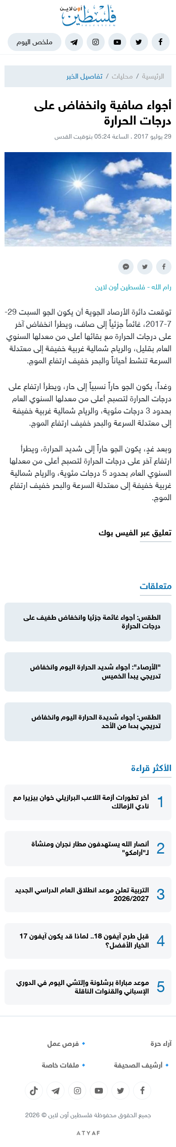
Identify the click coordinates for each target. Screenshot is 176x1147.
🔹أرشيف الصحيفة (142, 1065)
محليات (122, 76)
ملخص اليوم (34, 41)
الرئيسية (153, 76)
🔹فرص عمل (67, 1044)
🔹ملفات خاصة (65, 1065)
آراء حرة (161, 1044)
